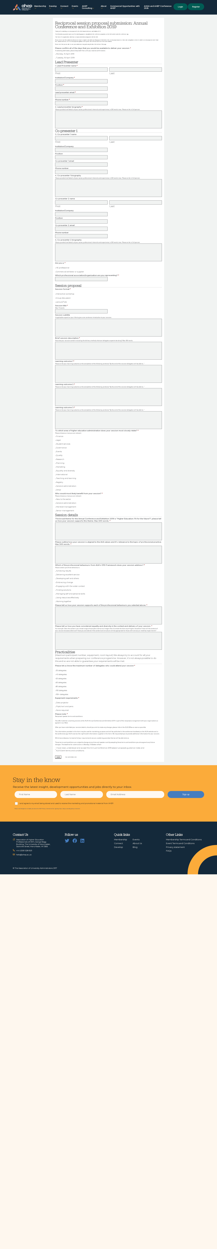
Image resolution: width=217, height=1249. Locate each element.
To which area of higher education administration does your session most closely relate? (97, 430)
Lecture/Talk (61, 302)
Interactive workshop (65, 294)
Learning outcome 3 (65, 407)
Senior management (65, 510)
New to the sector (63, 499)
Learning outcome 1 (64, 361)
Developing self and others (67, 578)
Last (112, 73)
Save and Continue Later (71, 757)
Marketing (60, 467)
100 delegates (61, 690)
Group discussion (63, 298)
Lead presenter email (65, 92)
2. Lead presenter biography (69, 107)
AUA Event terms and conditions (104, 41)
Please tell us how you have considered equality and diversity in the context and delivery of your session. (103, 626)
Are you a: (60, 263)
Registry (59, 482)
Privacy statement (175, 847)
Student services (63, 444)
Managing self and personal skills (70, 594)
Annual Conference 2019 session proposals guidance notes (72, 41)
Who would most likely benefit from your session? (79, 493)
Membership (40, 6)
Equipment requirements (67, 698)
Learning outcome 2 (65, 384)
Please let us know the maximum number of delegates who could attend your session (95, 666)
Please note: (61, 714)
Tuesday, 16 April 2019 (65, 58)
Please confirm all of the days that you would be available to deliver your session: (93, 48)
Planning (60, 463)
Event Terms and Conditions (180, 843)
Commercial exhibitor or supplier (70, 272)
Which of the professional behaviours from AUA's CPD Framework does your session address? (100, 565)
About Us (137, 843)
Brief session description (67, 338)
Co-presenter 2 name (65, 199)
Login (180, 7)
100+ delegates (62, 694)
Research (60, 459)
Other (58, 490)
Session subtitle (62, 315)
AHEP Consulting (87, 7)
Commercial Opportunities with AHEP (125, 7)
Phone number (62, 100)
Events (75, 6)
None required (62, 710)
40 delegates (61, 674)
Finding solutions (63, 590)
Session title (61, 305)
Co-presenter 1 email (64, 161)
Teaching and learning (66, 478)
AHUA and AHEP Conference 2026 (157, 7)
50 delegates (61, 678)
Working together (63, 601)
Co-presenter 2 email (65, 225)
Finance (59, 436)
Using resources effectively (67, 597)
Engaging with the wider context (70, 586)
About (104, 6)
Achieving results (63, 571)
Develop (53, 6)
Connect (118, 843)
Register (196, 7)
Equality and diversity (65, 471)
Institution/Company (65, 78)
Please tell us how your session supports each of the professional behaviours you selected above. (101, 605)
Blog (135, 847)
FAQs (168, 851)
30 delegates (61, 670)
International (62, 474)
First (57, 73)
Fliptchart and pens (64, 706)
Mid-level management (66, 507)
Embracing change (64, 582)
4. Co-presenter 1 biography (68, 175)
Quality (59, 455)
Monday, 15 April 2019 (65, 54)
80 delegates (61, 686)
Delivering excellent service (67, 574)
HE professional (62, 268)
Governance (61, 448)
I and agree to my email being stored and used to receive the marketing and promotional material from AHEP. (66, 803)
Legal (58, 440)
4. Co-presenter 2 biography (68, 240)
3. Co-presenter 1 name (65, 134)
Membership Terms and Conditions (184, 839)
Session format (63, 289)
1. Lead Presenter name (66, 66)
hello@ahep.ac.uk (24, 855)
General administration (66, 486)
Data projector (62, 702)
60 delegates (61, 682)
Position (59, 85)
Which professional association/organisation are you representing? (87, 275)
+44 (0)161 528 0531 (24, 850)
